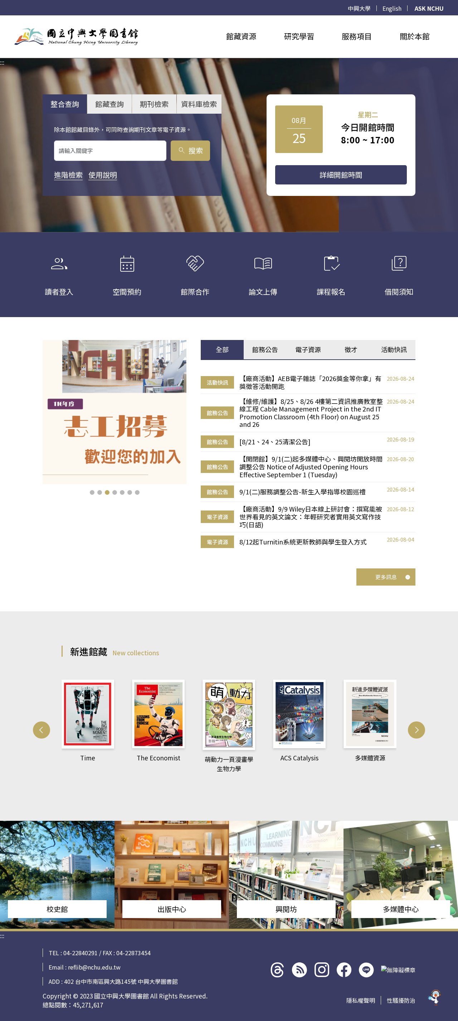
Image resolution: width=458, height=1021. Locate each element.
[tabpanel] (308, 461)
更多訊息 (386, 577)
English (392, 8)
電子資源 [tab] (308, 349)
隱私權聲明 (360, 1000)
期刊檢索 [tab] (154, 104)
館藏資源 (241, 36)
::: (2, 19)
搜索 (190, 150)
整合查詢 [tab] (64, 104)
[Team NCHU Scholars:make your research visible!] (115, 412)
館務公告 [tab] (265, 349)
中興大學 (359, 8)
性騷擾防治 (401, 1000)
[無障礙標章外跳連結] (398, 970)
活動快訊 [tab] (394, 349)
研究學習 (299, 36)
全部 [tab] (222, 349)
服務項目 (357, 36)
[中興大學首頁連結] (76, 36)
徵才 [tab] (351, 349)
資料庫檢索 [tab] (199, 104)
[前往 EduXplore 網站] (434, 995)
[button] (92, 492)
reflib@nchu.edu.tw (94, 967)
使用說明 (102, 174)
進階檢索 (68, 174)
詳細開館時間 (341, 174)
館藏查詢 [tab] (109, 104)
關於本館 (415, 36)
